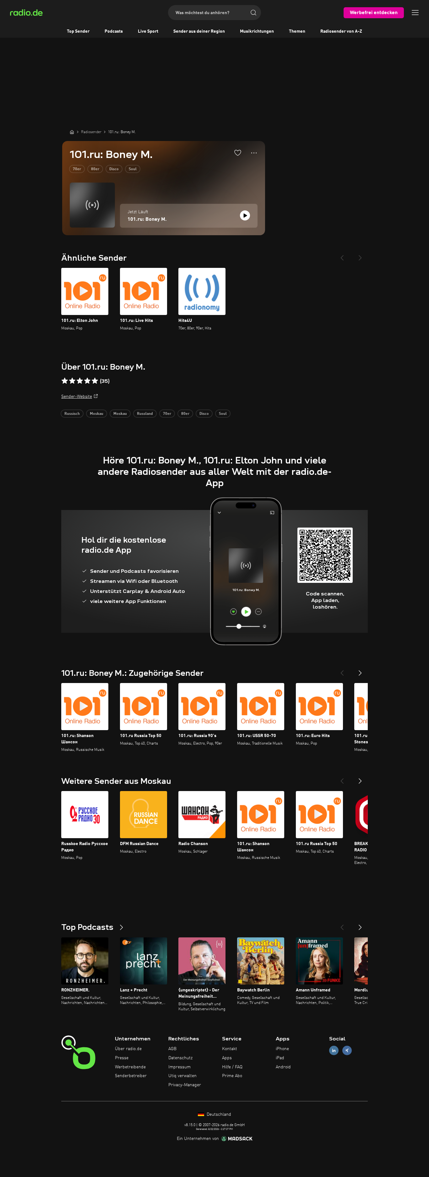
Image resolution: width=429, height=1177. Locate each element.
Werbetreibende (130, 1067)
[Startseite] (71, 131)
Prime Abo (232, 1076)
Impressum (179, 1067)
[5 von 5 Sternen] (95, 381)
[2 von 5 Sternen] (72, 381)
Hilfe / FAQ (232, 1067)
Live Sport (148, 31)
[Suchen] (253, 12)
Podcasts (114, 31)
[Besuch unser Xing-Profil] (347, 1050)
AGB (172, 1049)
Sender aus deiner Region (199, 31)
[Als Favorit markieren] (238, 153)
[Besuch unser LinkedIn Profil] (333, 1050)
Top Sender (78, 31)
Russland (145, 414)
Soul (133, 169)
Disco (114, 169)
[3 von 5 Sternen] (80, 381)
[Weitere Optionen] (254, 153)
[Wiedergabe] (245, 215)
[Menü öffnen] (415, 12)
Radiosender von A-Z (341, 31)
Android (283, 1067)
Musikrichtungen (257, 31)
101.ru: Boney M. (147, 219)
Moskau (96, 414)
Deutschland (218, 1114)
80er (95, 169)
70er (77, 169)
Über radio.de (128, 1049)
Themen (297, 31)
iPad (280, 1058)
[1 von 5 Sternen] (64, 381)
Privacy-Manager (184, 1085)
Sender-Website (76, 396)
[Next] (360, 255)
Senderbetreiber (131, 1076)
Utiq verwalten (182, 1076)
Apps (227, 1058)
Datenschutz (180, 1058)
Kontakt (229, 1049)
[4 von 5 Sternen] (87, 381)
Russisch (72, 414)
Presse (121, 1058)
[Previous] (342, 255)
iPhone (282, 1049)
